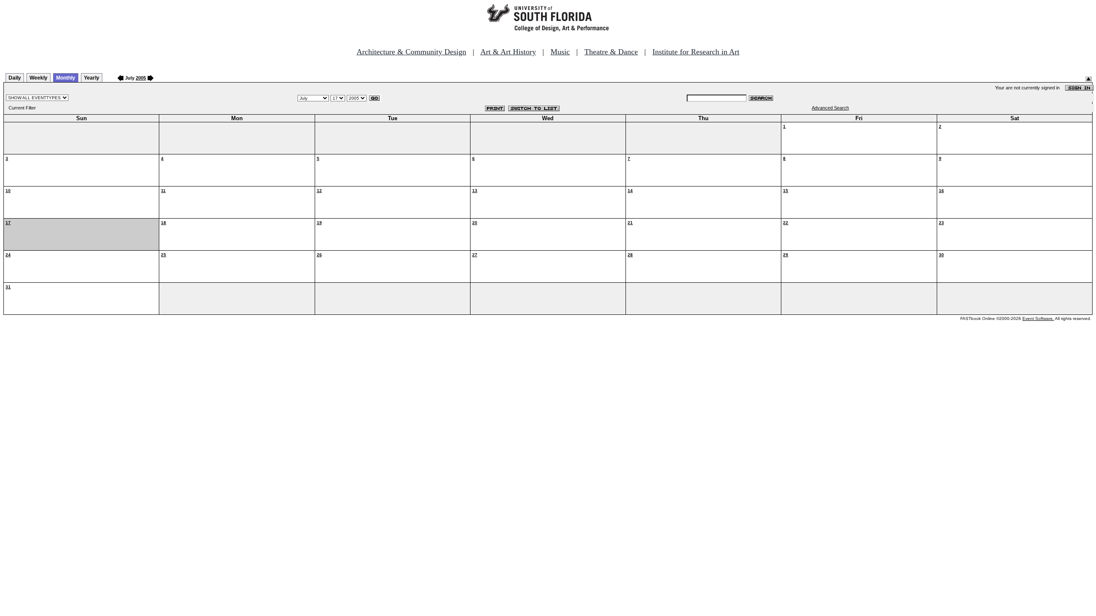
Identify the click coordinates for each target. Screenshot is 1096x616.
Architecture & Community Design (411, 51)
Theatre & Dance (611, 51)
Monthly (65, 78)
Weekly (39, 78)
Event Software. (1038, 318)
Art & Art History (508, 51)
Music (560, 51)
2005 (141, 77)
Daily (15, 78)
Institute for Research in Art (695, 51)
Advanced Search (830, 107)
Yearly (91, 78)
